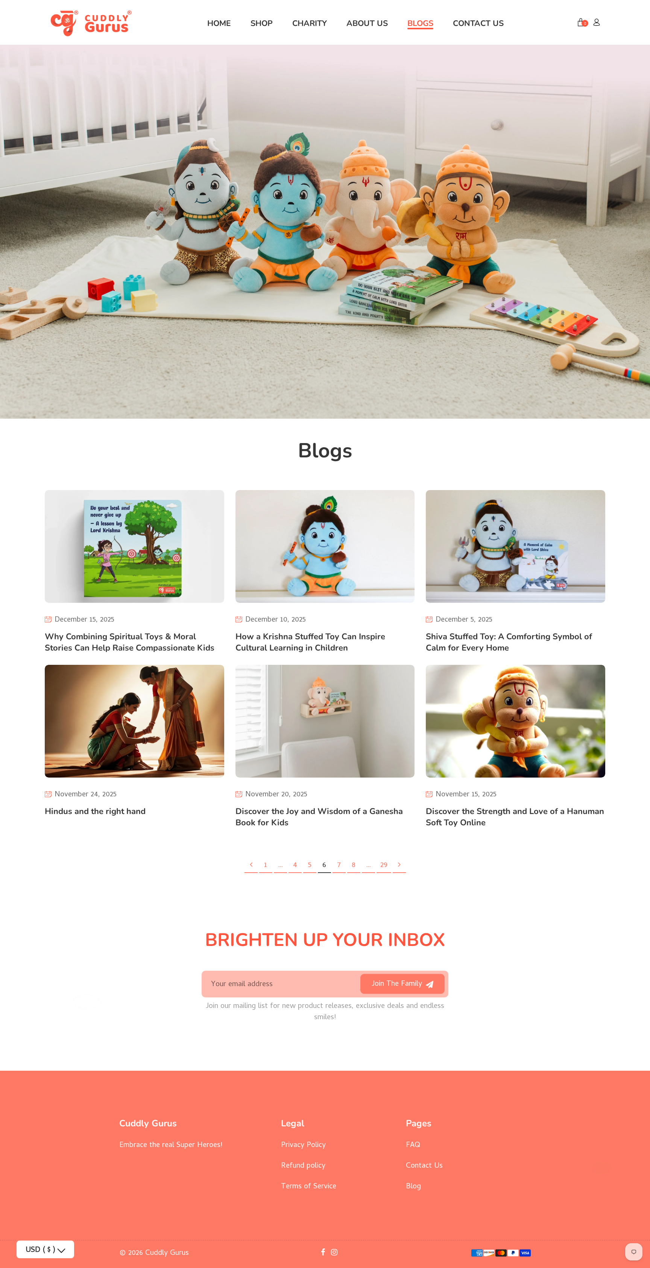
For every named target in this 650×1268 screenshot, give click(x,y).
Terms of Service (308, 1187)
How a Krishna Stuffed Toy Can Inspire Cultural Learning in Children (310, 642)
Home (219, 23)
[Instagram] (335, 1253)
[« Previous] (251, 866)
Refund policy (303, 1166)
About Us (367, 23)
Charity (309, 23)
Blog (413, 1187)
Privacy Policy (303, 1145)
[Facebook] (324, 1253)
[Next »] (399, 866)
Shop (262, 23)
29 (383, 865)
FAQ (413, 1145)
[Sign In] (596, 23)
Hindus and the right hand (95, 811)
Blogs (420, 23)
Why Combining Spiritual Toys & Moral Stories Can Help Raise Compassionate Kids (129, 642)
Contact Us (478, 23)
